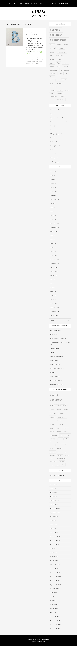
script (51, 83)
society (32, 63)
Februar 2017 (53, 215)
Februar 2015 (53, 299)
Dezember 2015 (54, 259)
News (51, 130)
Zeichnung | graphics (55, 162)
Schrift (64, 79)
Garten (59, 66)
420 (42, 60)
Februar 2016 (53, 251)
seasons (59, 83)
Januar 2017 (53, 219)
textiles (62, 96)
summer (52, 93)
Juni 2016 (52, 239)
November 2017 (54, 195)
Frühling (65, 63)
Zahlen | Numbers (55, 158)
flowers (51, 63)
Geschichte (28, 61)
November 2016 (54, 227)
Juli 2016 (52, 235)
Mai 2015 (52, 287)
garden (52, 66)
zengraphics (60, 100)
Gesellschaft (35, 61)
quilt (64, 76)
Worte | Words (54, 154)
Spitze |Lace (53, 138)
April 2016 (53, 243)
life (66, 73)
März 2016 (53, 247)
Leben (60, 73)
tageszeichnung (61, 93)
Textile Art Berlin (53, 96)
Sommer (60, 87)
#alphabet (36, 58)
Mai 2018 (52, 179)
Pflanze (52, 76)
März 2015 (53, 295)
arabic (66, 44)
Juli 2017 (52, 207)
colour (52, 52)
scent (58, 79)
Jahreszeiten (65, 70)
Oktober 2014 (54, 315)
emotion (52, 59)
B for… (29, 32)
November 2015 (54, 263)
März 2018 (53, 183)
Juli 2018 (52, 175)
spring (59, 90)
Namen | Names (54, 126)
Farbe (61, 59)
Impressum (64, 3)
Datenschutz (53, 3)
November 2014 (54, 311)
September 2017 (54, 199)
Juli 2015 (52, 279)
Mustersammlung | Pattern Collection (60, 122)
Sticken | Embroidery (55, 146)
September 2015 (54, 271)
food (58, 63)
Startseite (12, 3)
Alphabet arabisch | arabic (57, 118)
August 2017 (53, 203)
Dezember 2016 (54, 223)
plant (58, 76)
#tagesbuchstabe (36, 60)
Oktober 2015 (54, 267)
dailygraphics (61, 52)
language (28, 63)
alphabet (52, 44)
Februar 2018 (53, 187)
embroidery (58, 56)
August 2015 (53, 275)
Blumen (62, 48)
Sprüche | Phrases (55, 142)
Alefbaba (38, 11)
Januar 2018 (53, 191)
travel (51, 100)
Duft (51, 55)
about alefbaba (24, 3)
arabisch (53, 48)
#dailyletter (29, 60)
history (40, 61)
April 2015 (53, 291)
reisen (51, 79)
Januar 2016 (53, 255)
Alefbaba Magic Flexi (39, 3)
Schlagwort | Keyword (56, 134)
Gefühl (66, 66)
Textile (52, 150)
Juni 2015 (52, 283)
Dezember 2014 (54, 307)
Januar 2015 (53, 303)
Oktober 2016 (54, 231)
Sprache (37, 63)
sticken (67, 90)
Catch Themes (41, 641)
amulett (59, 44)
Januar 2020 (53, 171)
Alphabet (29, 58)
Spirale (66, 86)
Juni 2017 (52, 211)
